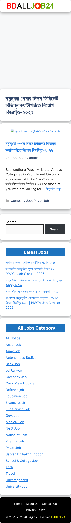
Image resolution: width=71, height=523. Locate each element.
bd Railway (14, 370)
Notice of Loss (17, 435)
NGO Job (13, 428)
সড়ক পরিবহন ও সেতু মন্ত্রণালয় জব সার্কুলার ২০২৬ (32, 291)
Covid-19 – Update (20, 383)
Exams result (15, 403)
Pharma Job (15, 441)
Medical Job (15, 422)
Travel (10, 473)
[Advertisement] (35, 49)
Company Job (21, 201)
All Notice (13, 338)
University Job (16, 486)
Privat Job (41, 201)
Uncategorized (17, 480)
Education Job (16, 396)
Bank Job (13, 364)
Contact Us (49, 504)
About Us (32, 504)
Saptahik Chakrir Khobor (24, 454)
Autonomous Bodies (21, 357)
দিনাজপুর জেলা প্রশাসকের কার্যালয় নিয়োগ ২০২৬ (30, 262)
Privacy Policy (35, 510)
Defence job (15, 390)
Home (18, 504)
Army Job (13, 351)
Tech (9, 467)
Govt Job (13, 415)
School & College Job (22, 461)
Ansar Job (13, 345)
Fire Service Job (18, 409)
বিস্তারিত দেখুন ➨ (55, 189)
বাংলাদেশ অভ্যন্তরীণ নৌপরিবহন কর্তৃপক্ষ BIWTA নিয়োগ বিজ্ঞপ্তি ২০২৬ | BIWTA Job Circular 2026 (33, 302)
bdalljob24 (58, 517)
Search (11, 222)
